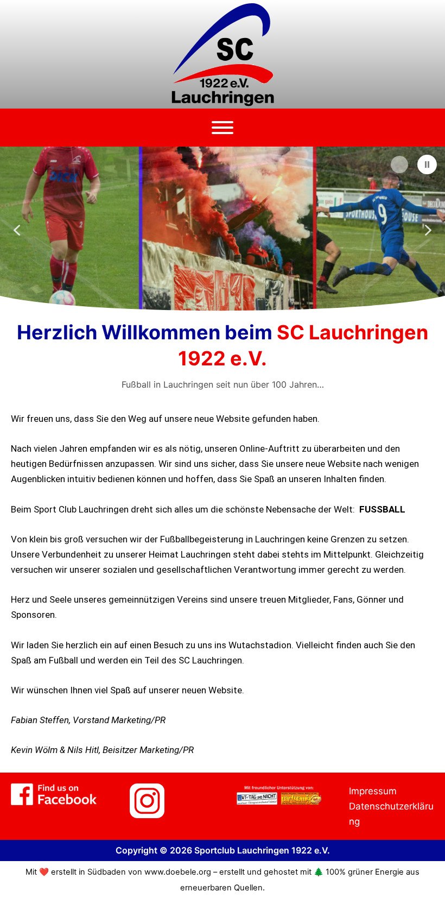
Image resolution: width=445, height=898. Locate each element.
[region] (222, 230)
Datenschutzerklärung (391, 814)
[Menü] (222, 127)
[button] (427, 164)
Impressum (373, 791)
